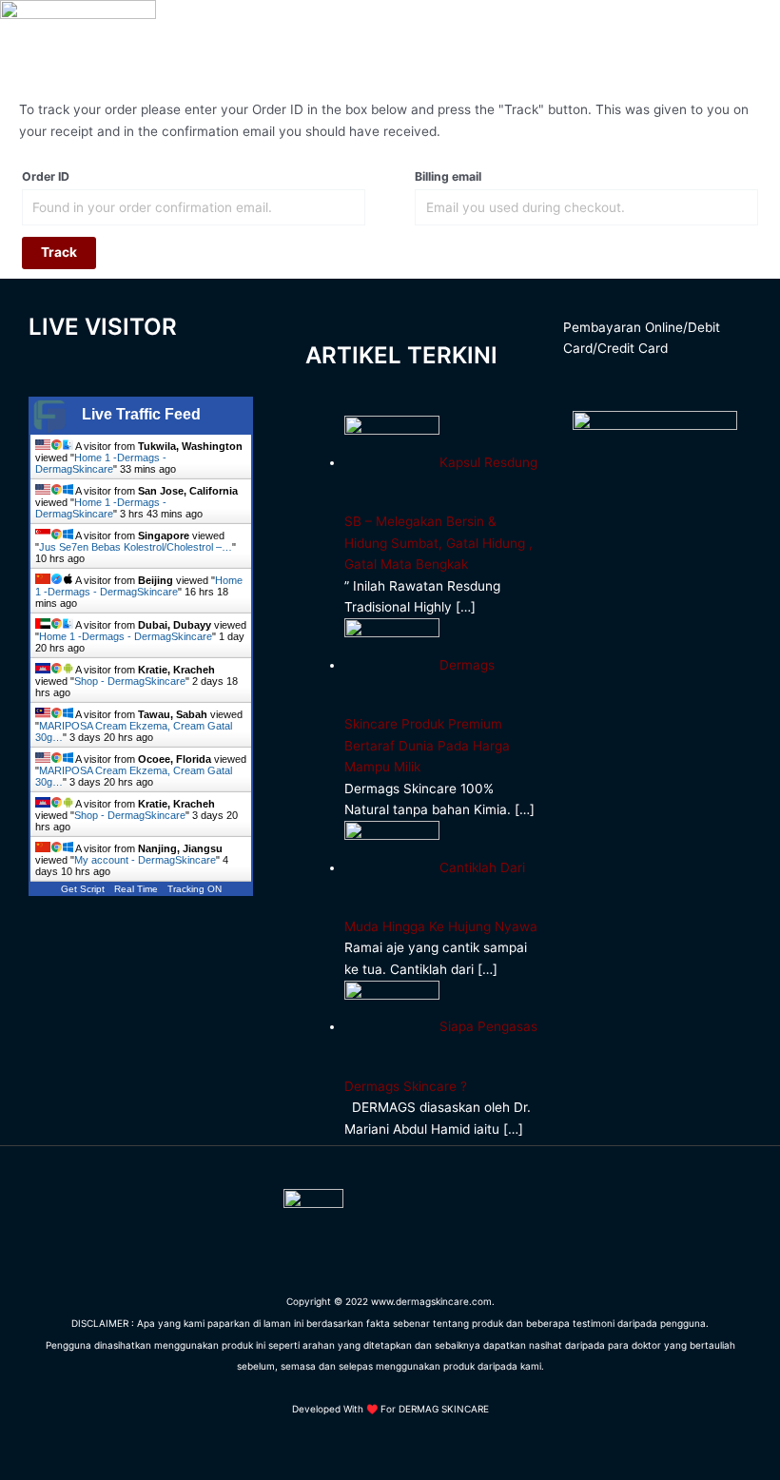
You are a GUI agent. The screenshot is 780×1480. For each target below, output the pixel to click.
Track (59, 252)
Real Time (136, 889)
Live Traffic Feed (141, 414)
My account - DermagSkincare (145, 860)
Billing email (448, 176)
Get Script (83, 889)
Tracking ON (194, 889)
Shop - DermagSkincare (129, 681)
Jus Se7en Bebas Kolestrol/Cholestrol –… (135, 547)
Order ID (45, 176)
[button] (600, 30)
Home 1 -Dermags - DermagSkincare (100, 463)
